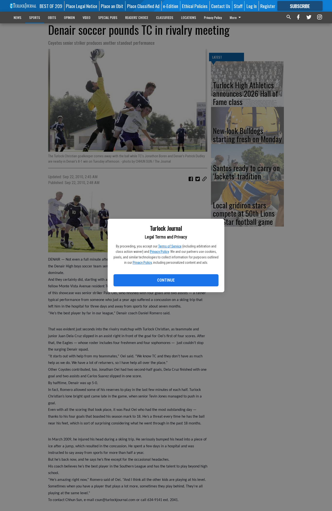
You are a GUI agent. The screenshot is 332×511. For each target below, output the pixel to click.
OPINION (69, 17)
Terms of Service (170, 246)
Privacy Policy (159, 252)
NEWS (17, 17)
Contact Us (220, 6)
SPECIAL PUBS (107, 17)
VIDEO (86, 17)
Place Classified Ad (143, 6)
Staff (238, 6)
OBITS (52, 17)
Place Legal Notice (81, 6)
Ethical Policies (195, 6)
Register (267, 6)
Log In (251, 6)
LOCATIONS (188, 17)
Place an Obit (112, 6)
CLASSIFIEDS (164, 17)
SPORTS (34, 17)
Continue (166, 280)
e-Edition (170, 6)
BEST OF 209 (51, 6)
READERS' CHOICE (136, 17)
